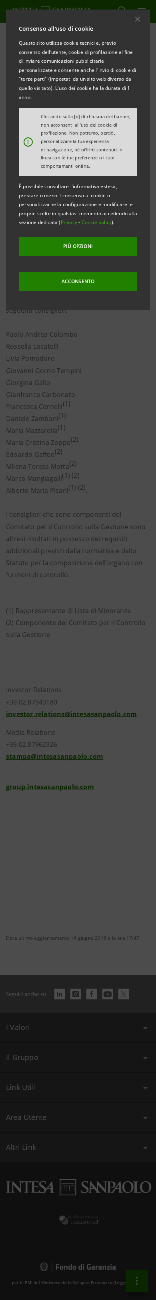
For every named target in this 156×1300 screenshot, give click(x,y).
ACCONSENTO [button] (78, 281)
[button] (137, 19)
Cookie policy (97, 222)
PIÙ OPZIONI (78, 246)
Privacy (70, 222)
